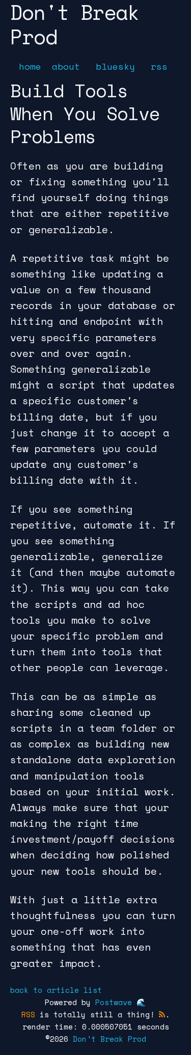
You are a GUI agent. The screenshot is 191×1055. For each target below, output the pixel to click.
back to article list (56, 989)
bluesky (115, 66)
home (30, 66)
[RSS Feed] (162, 1014)
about (66, 66)
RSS (28, 1014)
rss (159, 66)
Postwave (113, 1002)
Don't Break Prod (109, 1038)
